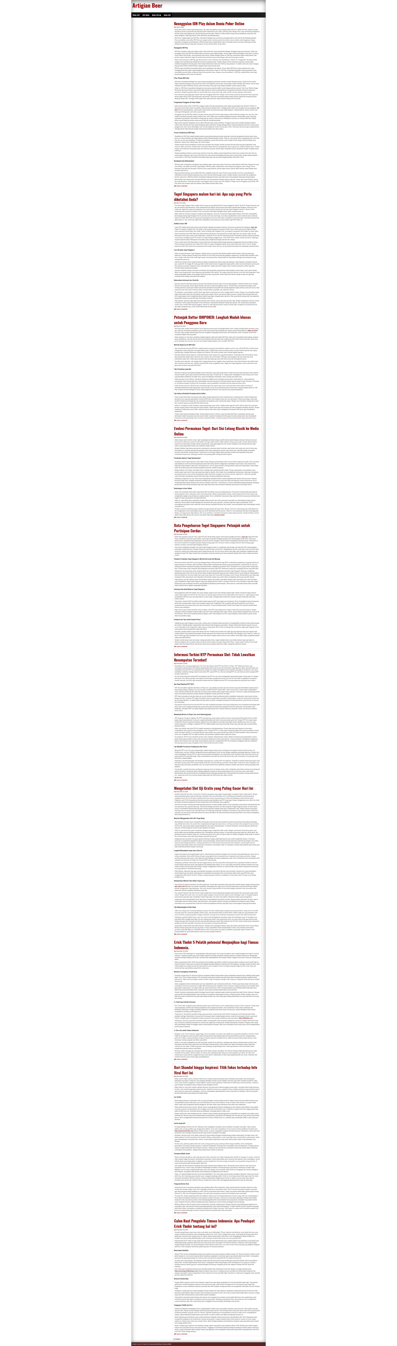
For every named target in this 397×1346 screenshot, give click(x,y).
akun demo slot (180, 886)
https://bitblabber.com (246, 1018)
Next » (179, 1339)
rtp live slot (178, 777)
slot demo (145, 15)
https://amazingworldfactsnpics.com (186, 1271)
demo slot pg (156, 15)
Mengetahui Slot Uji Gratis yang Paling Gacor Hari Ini (213, 788)
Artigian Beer (147, 5)
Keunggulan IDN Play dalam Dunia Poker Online (209, 23)
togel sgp (254, 227)
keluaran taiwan (220, 515)
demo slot (167, 15)
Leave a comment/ (181, 186)
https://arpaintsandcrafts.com (184, 1131)
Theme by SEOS (166, 1344)
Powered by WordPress (155, 1344)
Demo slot (136, 15)
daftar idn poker (253, 330)
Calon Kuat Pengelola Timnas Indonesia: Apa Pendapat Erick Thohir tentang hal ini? (214, 1223)
